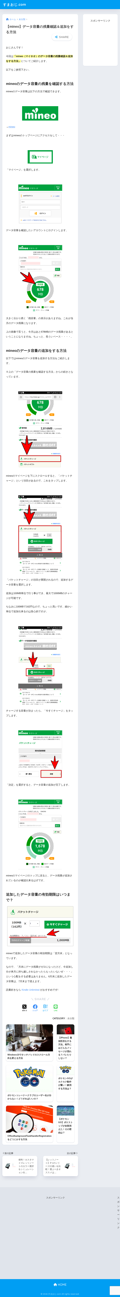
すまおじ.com (14, 4)
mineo (11, 126)
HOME (62, 1284)
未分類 (70, 1018)
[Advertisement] (101, 41)
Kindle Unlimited (30, 989)
